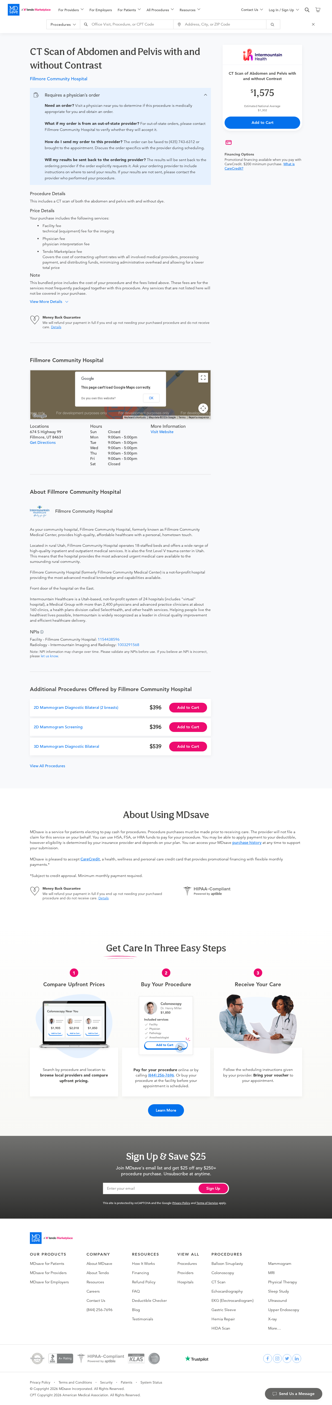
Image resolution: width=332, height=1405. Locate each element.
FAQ (136, 1291)
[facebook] (267, 1358)
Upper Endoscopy (283, 1309)
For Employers (100, 10)
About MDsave (99, 1263)
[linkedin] (296, 1358)
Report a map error (199, 417)
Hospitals (185, 1282)
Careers (93, 1291)
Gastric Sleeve (223, 1309)
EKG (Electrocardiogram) (232, 1300)
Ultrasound (277, 1300)
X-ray (272, 1319)
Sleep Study (278, 1291)
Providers (185, 1272)
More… (274, 1328)
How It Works (143, 1263)
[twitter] (287, 1358)
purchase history (247, 842)
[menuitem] (71, 10)
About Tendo (98, 1272)
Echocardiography (227, 1291)
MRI (271, 1272)
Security (106, 1382)
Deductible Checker (149, 1300)
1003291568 (128, 644)
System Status (151, 1382)
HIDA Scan (220, 1328)
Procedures (187, 1263)
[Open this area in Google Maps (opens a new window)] (40, 416)
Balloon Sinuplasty (227, 1263)
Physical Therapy (282, 1282)
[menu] (142, 10)
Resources (95, 1282)
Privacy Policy (181, 1203)
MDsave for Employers (49, 1282)
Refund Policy (144, 1282)
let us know (49, 656)
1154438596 (109, 639)
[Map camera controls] (203, 408)
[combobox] (127, 24)
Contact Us (96, 1300)
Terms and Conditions (75, 1382)
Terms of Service (207, 1203)
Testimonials (142, 1319)
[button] (120, 95)
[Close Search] (314, 24)
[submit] (273, 24)
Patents (126, 1382)
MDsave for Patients (47, 1263)
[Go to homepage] (51, 1238)
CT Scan (218, 1282)
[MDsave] (29, 10)
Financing (140, 1272)
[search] (307, 10)
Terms (182, 417)
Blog (136, 1309)
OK (151, 398)
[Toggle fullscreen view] (203, 378)
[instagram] (277, 1358)
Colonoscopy (222, 1272)
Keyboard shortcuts (135, 417)
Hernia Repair (223, 1319)
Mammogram (279, 1263)
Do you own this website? (98, 398)
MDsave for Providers (48, 1272)
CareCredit (90, 859)
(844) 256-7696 (161, 1075)
